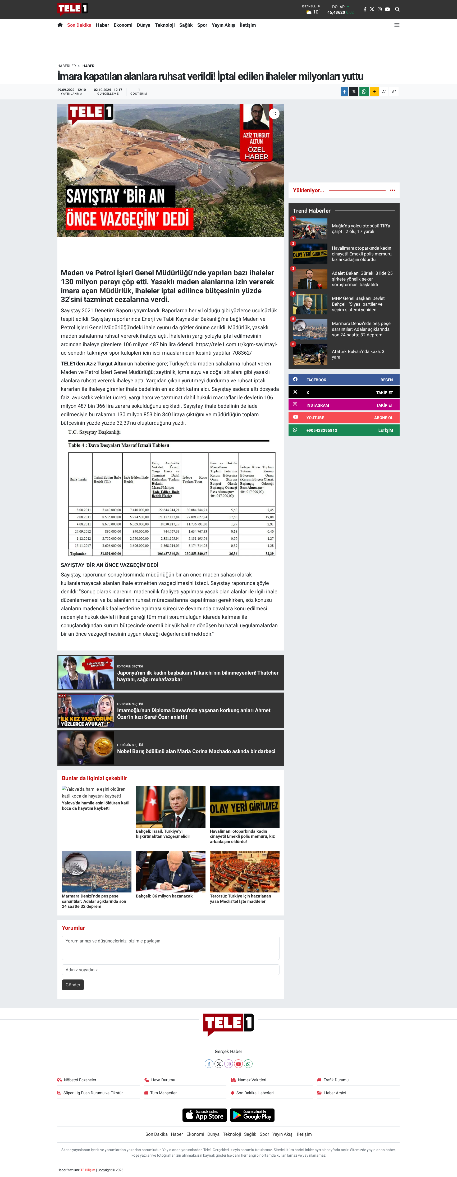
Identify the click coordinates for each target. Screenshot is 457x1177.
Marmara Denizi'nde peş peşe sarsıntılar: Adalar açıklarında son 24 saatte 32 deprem (94, 901)
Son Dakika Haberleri (255, 1093)
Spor (202, 25)
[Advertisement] (344, 141)
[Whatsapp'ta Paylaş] (364, 91)
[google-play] (252, 1115)
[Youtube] (238, 1063)
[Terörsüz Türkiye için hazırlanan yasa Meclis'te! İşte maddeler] (245, 871)
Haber (102, 25)
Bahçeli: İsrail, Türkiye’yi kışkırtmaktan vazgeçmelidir (163, 834)
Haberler (66, 66)
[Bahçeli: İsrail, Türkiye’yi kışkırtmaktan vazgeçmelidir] (170, 806)
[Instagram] (228, 1063)
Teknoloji (165, 25)
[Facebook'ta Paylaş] (344, 91)
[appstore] (204, 1115)
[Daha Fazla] (374, 91)
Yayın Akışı (223, 25)
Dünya (143, 25)
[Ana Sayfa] (61, 25)
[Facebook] (209, 1063)
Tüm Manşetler (163, 1093)
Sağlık (186, 25)
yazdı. (179, 423)
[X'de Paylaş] (353, 91)
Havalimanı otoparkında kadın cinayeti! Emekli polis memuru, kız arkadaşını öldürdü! (242, 836)
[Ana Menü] (397, 25)
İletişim (248, 25)
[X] (218, 1063)
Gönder (73, 984)
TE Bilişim (87, 1170)
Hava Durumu (163, 1080)
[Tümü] (392, 190)
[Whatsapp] (248, 1063)
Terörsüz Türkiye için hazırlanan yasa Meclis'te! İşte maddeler (240, 899)
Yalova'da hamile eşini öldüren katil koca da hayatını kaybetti (95, 805)
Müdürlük (115, 290)
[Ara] (397, 9)
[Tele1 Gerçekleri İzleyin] (72, 9)
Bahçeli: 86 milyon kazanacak (164, 896)
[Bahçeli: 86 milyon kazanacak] (170, 871)
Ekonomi (123, 25)
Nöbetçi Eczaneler (80, 1080)
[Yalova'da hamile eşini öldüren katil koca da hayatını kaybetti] (96, 792)
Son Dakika (79, 25)
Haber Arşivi (335, 1093)
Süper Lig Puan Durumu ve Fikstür (93, 1093)
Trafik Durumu (336, 1080)
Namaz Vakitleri (252, 1080)
